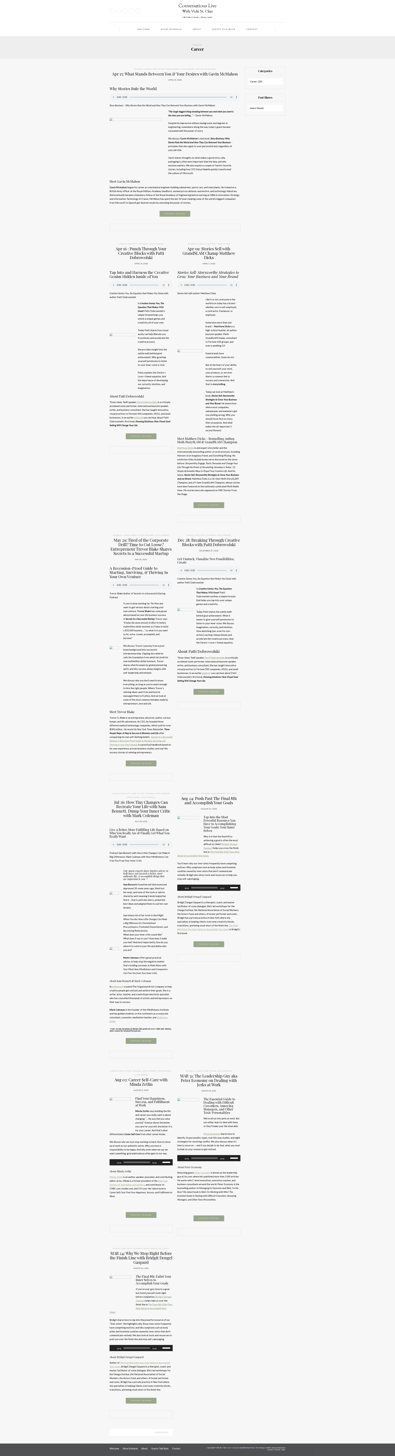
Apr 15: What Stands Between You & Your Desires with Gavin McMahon (175, 74)
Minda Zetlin (116, 1177)
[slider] (234, 887)
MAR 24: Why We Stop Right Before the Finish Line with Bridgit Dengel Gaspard (141, 1258)
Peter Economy (202, 1172)
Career (148, 69)
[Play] (181, 887)
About (197, 29)
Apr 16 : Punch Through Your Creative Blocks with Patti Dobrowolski (141, 253)
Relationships (224, 1071)
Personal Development (151, 244)
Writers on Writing (206, 69)
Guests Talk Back (223, 29)
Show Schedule (171, 29)
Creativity (132, 244)
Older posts (161, 1432)
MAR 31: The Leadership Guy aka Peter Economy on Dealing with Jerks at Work (208, 1080)
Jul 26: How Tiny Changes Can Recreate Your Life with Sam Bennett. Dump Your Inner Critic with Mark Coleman (141, 808)
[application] (208, 888)
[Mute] (227, 887)
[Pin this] (179, 227)
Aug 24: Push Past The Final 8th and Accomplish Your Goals (209, 800)
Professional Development (180, 69)
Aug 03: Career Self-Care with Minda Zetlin (141, 1082)
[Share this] (170, 227)
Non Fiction (159, 69)
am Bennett (117, 986)
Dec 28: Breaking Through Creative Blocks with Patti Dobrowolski (209, 542)
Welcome (143, 29)
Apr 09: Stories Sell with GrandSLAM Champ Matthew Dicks (209, 253)
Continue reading (174, 214)
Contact (252, 29)
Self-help (232, 794)
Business (138, 69)
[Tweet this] (175, 227)
